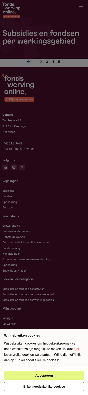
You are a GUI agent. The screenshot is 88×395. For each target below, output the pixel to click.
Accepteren (44, 375)
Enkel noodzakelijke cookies (44, 386)
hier (76, 348)
